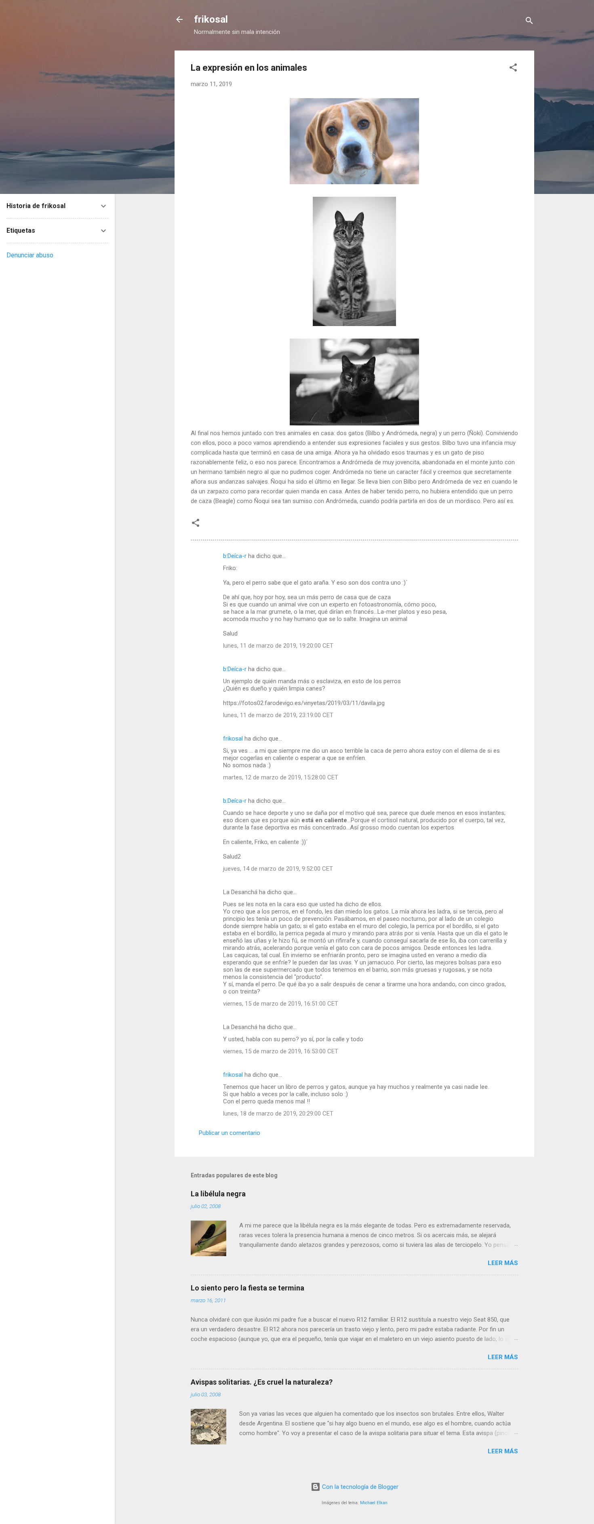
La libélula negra (218, 1193)
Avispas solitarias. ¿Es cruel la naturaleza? (262, 1382)
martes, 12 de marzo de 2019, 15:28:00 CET (280, 777)
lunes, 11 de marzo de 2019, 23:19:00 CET (278, 715)
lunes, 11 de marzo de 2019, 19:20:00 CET (278, 645)
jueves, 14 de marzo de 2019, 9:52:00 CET (278, 868)
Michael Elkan (374, 1502)
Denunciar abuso (29, 255)
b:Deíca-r (234, 556)
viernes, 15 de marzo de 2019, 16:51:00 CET (280, 1003)
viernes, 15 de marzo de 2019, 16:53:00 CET (280, 1051)
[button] (513, 69)
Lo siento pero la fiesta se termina (247, 1288)
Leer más (503, 1263)
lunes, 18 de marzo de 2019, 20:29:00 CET (278, 1113)
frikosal (211, 19)
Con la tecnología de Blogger (359, 1486)
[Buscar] (529, 22)
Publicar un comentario (229, 1133)
